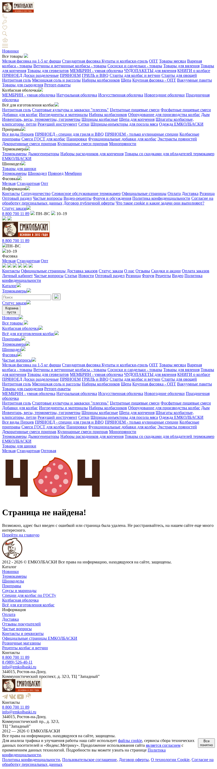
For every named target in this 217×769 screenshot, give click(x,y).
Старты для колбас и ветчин (135, 75)
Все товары (13, 323)
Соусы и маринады (19, 590)
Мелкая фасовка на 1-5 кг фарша (31, 61)
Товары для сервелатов (48, 70)
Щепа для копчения (137, 119)
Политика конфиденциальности (161, 198)
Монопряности (122, 143)
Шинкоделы (13, 581)
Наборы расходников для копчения (92, 154)
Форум (148, 275)
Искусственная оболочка (120, 95)
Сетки (83, 124)
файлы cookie (130, 740)
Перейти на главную (20, 535)
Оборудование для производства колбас (164, 114)
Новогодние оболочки (164, 95)
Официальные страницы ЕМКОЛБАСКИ (39, 638)
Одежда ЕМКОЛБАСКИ (181, 124)
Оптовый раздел (17, 198)
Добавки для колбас (20, 114)
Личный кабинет (17, 275)
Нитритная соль (16, 80)
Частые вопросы (47, 198)
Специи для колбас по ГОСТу (29, 595)
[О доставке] (9, 266)
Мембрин (73, 173)
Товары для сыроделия (22, 85)
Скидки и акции (166, 271)
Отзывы (142, 271)
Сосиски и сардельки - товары (134, 66)
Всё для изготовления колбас (28, 333)
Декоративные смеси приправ (29, 143)
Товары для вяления (181, 66)
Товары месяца (172, 61)
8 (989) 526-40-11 (17, 662)
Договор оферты (134, 759)
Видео (177, 275)
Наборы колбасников (101, 80)
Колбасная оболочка (20, 328)
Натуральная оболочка (76, 95)
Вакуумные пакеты (194, 80)
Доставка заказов (82, 271)
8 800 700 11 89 (15, 213)
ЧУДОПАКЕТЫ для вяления (150, 70)
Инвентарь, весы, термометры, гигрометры (41, 119)
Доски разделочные (41, 75)
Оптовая (48, 450)
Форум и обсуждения (112, 198)
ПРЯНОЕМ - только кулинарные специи (141, 134)
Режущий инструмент (57, 124)
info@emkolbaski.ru (19, 667)
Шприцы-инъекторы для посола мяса (124, 124)
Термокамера (14, 344)
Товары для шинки (19, 168)
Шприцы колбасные (100, 119)
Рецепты (163, 275)
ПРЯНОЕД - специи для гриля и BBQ (69, 134)
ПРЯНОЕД (12, 75)
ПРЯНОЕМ (70, 75)
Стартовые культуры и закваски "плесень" (70, 110)
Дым (205, 114)
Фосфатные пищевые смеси (186, 110)
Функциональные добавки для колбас (122, 139)
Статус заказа (14, 208)
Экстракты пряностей (177, 139)
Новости (86, 275)
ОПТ (153, 61)
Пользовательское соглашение (89, 759)
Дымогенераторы (43, 154)
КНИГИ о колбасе (193, 70)
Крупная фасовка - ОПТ (154, 80)
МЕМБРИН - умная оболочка (96, 70)
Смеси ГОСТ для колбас (43, 139)
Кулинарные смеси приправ (82, 143)
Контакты (11, 193)
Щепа (126, 80)
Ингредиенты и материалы (63, 114)
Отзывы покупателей (21, 624)
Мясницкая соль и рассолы (56, 80)
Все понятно (206, 743)
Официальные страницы (144, 193)
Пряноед (56, 173)
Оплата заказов (195, 271)
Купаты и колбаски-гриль (125, 61)
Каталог (9, 285)
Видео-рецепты (78, 198)
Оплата (174, 193)
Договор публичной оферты (89, 203)
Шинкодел (37, 173)
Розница (207, 193)
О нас (129, 271)
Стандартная (28, 183)
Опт (44, 183)
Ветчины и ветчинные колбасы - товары (69, 66)
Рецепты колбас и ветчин (25, 648)
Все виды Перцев (18, 134)
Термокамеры (14, 154)
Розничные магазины (21, 643)
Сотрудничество (36, 193)
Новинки (10, 51)
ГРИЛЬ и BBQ (95, 75)
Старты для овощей (179, 75)
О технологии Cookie (170, 759)
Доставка (190, 193)
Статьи (71, 275)
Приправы (11, 339)
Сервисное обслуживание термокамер (86, 193)
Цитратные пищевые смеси (135, 110)
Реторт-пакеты (57, 85)
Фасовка (9, 355)
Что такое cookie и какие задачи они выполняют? (160, 203)
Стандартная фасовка (82, 61)
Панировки (76, 139)
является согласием (163, 745)
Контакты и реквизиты (23, 633)
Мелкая (9, 183)
